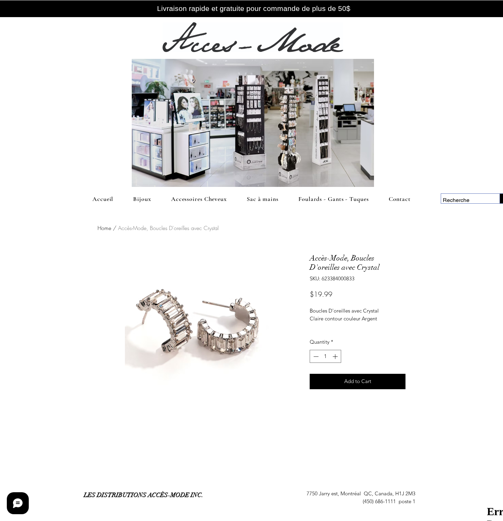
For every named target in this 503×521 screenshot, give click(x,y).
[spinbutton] (325, 356)
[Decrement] (315, 356)
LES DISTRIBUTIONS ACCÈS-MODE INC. (143, 495)
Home (104, 228)
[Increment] (335, 356)
